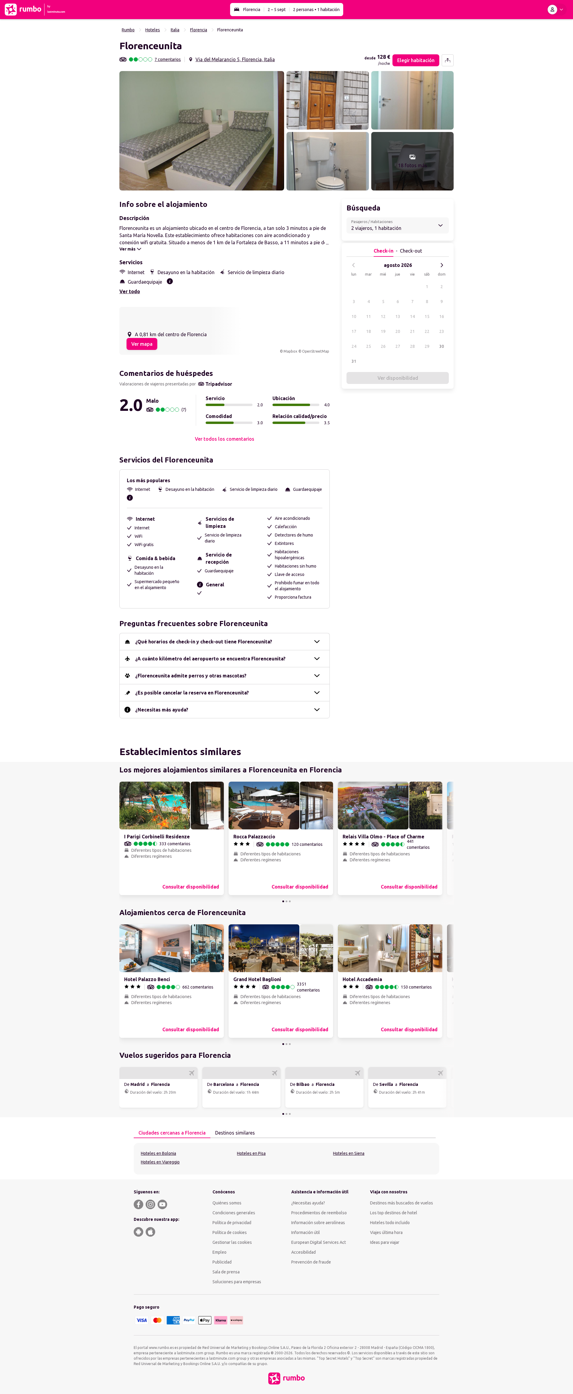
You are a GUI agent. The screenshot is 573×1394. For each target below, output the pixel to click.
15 (427, 316)
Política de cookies (229, 1232)
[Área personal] (556, 10)
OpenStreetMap (315, 351)
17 (354, 331)
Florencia (251, 9)
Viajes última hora (386, 1232)
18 (368, 331)
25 (368, 346)
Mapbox (290, 351)
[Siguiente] (441, 265)
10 (354, 316)
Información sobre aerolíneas (318, 1222)
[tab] (172, 1133)
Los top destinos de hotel (393, 1212)
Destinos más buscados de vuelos (401, 1203)
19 (383, 331)
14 (412, 316)
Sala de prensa (226, 1271)
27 (397, 346)
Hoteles (152, 29)
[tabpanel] (286, 1159)
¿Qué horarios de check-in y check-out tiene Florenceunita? (203, 641)
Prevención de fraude (311, 1262)
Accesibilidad (303, 1252)
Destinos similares (235, 1132)
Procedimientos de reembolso (319, 1212)
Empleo (219, 1252)
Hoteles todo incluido (390, 1222)
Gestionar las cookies (232, 1242)
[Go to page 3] (290, 901)
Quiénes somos (226, 1203)
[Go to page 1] (283, 901)
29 (427, 346)
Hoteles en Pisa (251, 1153)
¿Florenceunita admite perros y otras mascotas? (191, 675)
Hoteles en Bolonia (158, 1153)
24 (354, 346)
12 (383, 316)
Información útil (305, 1232)
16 (441, 316)
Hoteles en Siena (348, 1153)
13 (397, 316)
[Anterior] (353, 265)
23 (441, 331)
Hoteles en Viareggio (160, 1162)
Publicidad (222, 1262)
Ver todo (129, 291)
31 (354, 361)
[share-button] (448, 60)
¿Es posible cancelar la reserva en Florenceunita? (192, 692)
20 (397, 331)
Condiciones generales (233, 1212)
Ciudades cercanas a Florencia (172, 1132)
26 (383, 346)
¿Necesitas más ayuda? (161, 709)
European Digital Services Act (318, 1242)
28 (412, 346)
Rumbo (128, 29)
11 (368, 316)
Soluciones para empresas (236, 1281)
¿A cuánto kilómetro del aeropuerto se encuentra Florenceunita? (210, 658)
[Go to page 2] (286, 901)
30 (441, 346)
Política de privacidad (231, 1222)
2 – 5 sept (277, 9)
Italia (175, 29)
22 (427, 331)
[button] (201, 130)
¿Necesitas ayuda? (308, 1203)
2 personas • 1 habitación (316, 9)
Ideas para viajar (384, 1242)
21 (412, 331)
